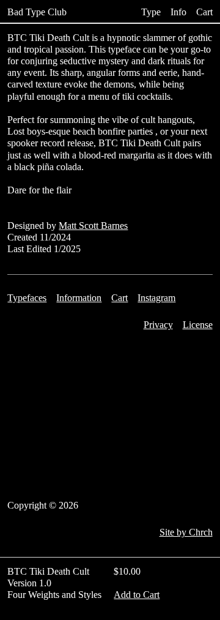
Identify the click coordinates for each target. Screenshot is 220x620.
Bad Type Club (37, 12)
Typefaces (26, 298)
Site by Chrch (186, 532)
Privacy (158, 324)
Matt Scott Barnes (93, 225)
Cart (119, 298)
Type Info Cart (176, 12)
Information (78, 298)
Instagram (156, 298)
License (198, 324)
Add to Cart (137, 594)
